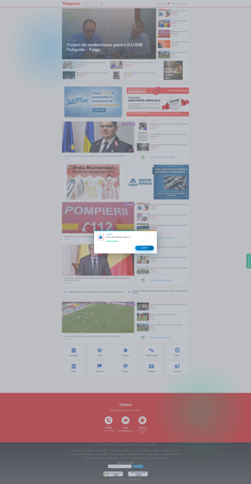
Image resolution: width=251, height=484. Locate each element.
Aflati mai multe (112, 241)
